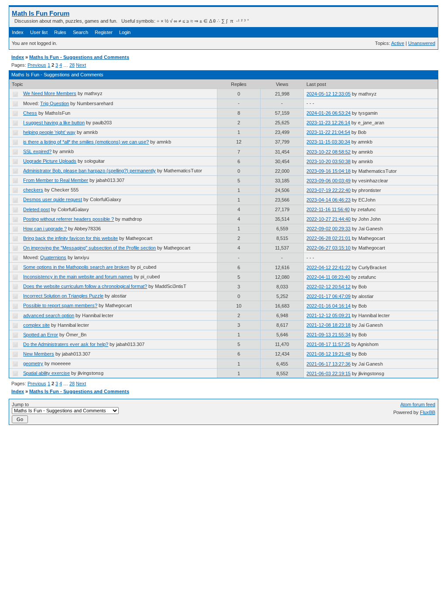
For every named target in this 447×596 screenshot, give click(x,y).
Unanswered (421, 43)
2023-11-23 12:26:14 (328, 122)
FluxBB (427, 412)
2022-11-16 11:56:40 (328, 209)
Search (80, 32)
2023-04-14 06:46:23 (328, 199)
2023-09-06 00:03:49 (328, 180)
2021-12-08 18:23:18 (328, 325)
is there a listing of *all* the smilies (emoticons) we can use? (86, 141)
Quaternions (53, 257)
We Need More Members (49, 93)
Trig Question (54, 103)
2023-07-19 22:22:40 (328, 190)
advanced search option (48, 315)
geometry (33, 363)
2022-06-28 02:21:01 (328, 238)
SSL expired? (37, 151)
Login (125, 32)
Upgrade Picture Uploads (49, 161)
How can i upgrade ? (45, 228)
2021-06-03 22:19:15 (328, 373)
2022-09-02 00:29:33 (328, 228)
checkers (33, 189)
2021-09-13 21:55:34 (328, 334)
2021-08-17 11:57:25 (328, 344)
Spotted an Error (40, 334)
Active (397, 43)
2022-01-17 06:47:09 (328, 296)
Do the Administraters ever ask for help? (65, 344)
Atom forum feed (417, 404)
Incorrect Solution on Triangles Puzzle (63, 295)
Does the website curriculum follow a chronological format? (85, 286)
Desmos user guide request (52, 199)
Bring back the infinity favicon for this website (70, 238)
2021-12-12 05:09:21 (328, 315)
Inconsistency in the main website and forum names (78, 276)
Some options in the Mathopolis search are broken (76, 267)
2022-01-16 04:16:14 (328, 305)
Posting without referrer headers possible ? (68, 219)
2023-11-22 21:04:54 (328, 132)
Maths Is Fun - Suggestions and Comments (79, 57)
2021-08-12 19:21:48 (328, 353)
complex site (36, 325)
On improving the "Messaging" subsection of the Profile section (89, 247)
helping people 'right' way (49, 132)
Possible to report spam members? (60, 305)
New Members (38, 353)
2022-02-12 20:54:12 (328, 286)
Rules (60, 32)
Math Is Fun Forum (40, 13)
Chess (30, 113)
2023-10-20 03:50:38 (328, 161)
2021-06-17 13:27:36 (328, 364)
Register (104, 32)
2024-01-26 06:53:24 (328, 113)
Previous (37, 65)
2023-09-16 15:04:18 (328, 171)
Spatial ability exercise (46, 373)
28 (72, 65)
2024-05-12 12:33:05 (328, 93)
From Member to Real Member (55, 180)
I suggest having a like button (54, 122)
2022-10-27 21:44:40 (328, 219)
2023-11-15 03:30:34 (328, 141)
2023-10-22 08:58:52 (328, 151)
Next (81, 65)
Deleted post (36, 209)
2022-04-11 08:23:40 (328, 277)
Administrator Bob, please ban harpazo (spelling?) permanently (89, 170)
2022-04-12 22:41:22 (328, 267)
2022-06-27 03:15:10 (328, 247)
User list (39, 32)
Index (18, 32)
